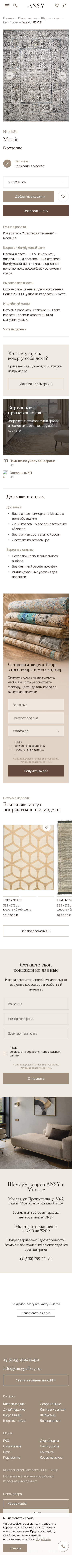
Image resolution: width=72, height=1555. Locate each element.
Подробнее (43, 1539)
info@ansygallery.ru (21, 1368)
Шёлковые (48, 1415)
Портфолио (11, 1457)
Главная (9, 18)
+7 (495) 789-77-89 (36, 1258)
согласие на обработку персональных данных (29, 748)
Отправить (36, 1078)
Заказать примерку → (36, 384)
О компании (12, 1446)
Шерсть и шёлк (14, 1421)
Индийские (10, 22)
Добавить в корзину (30, 196)
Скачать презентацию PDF (36, 1380)
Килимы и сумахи (53, 1409)
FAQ (6, 1441)
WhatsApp (20, 731)
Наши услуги (49, 1446)
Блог (6, 1452)
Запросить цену (36, 211)
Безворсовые (50, 1421)
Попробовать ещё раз (36, 1313)
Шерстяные (12, 1415)
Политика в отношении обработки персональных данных (28, 1478)
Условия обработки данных (35, 762)
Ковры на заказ (51, 1457)
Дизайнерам (49, 1441)
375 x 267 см (17, 182)
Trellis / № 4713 (12, 900)
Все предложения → (36, 931)
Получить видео (36, 771)
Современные (50, 1404)
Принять (15, 1548)
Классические (28, 18)
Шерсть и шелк (51, 18)
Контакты (47, 1452)
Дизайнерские (14, 1409)
